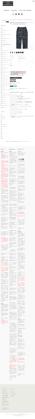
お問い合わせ (4, 390)
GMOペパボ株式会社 (21, 414)
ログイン (12, 390)
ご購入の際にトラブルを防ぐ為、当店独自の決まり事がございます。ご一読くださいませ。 (17, 141)
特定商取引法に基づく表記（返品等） (15, 82)
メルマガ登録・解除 (5, 395)
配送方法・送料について (5, 393)
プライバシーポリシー (14, 393)
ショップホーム (4, 388)
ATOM (13, 395)
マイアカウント (13, 388)
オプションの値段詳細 (13, 84)
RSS (11, 395)
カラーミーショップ (8, 414)
